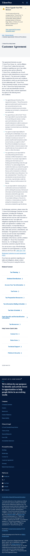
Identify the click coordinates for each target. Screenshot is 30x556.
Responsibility (5, 418)
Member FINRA (11, 514)
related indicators (16, 544)
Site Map (4, 450)
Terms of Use (5, 430)
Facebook (6, 476)
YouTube (6, 483)
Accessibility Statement (8, 441)
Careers (4, 408)
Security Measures (6, 434)
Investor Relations (6, 414)
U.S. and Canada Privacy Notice (10, 427)
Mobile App (5, 453)
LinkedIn (6, 486)
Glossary (4, 463)
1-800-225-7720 (20, 250)
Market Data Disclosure (8, 467)
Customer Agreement (7, 460)
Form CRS (4, 437)
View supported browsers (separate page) (13, 30)
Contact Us (5, 456)
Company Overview (7, 404)
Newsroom (5, 411)
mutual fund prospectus (15, 528)
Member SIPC (21, 514)
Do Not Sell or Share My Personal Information (13, 497)
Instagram (6, 490)
